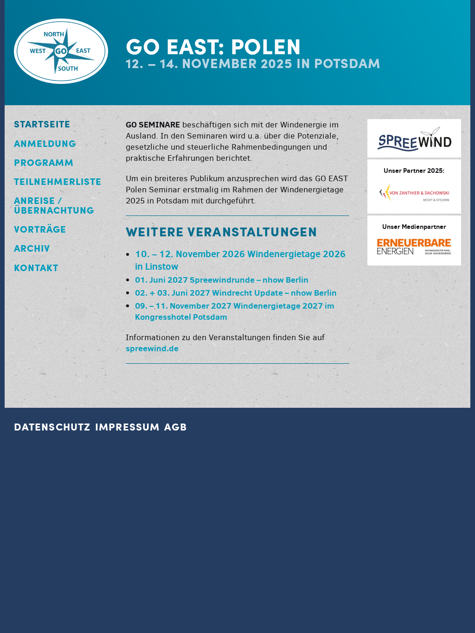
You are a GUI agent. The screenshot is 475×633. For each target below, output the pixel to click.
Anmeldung (45, 143)
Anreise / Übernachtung (54, 205)
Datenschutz (52, 426)
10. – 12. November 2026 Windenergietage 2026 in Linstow (240, 260)
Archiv (32, 248)
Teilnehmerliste (58, 181)
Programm (44, 162)
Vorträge (40, 229)
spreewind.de (152, 348)
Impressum (127, 426)
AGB (175, 426)
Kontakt (36, 267)
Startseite (42, 124)
